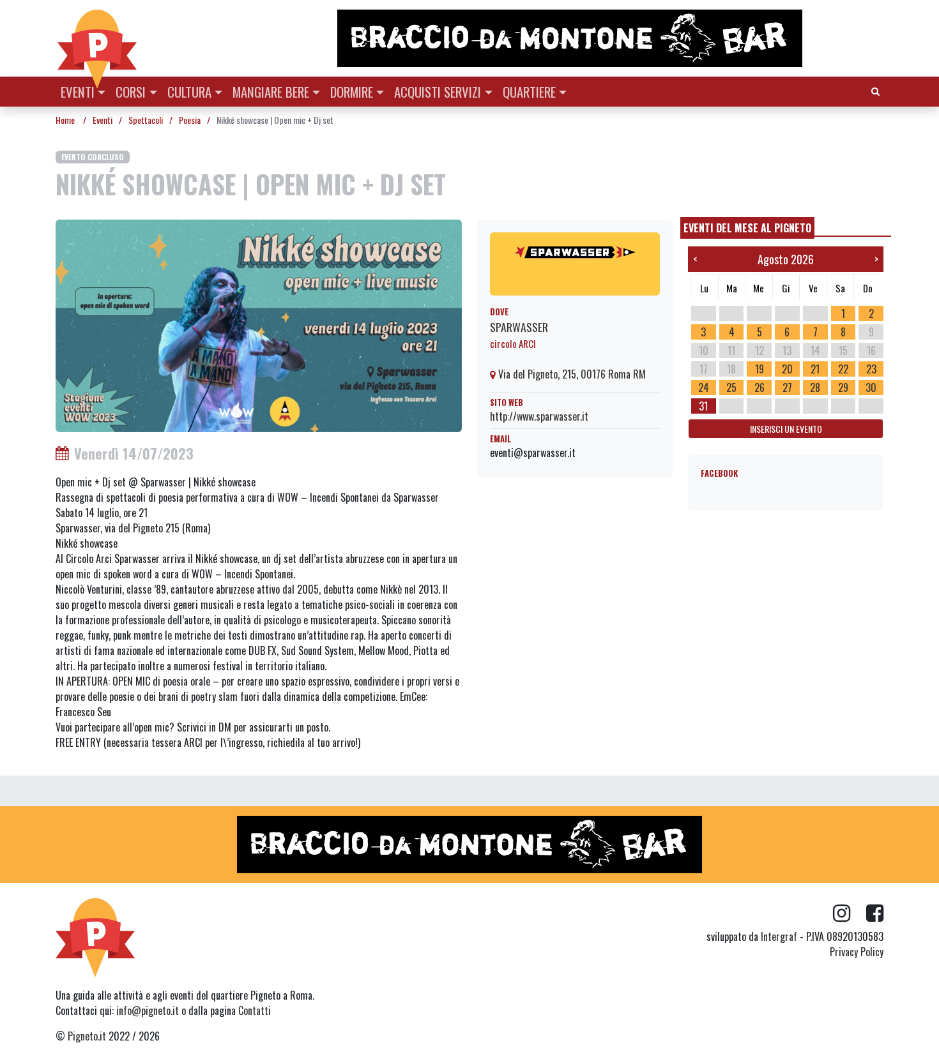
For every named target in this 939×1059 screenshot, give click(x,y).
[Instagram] (849, 913)
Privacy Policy (856, 951)
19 (759, 369)
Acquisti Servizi (437, 91)
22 (843, 369)
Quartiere (529, 91)
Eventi (78, 91)
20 (787, 369)
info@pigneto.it (147, 1010)
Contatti (254, 1010)
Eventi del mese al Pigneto (747, 228)
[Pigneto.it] (97, 38)
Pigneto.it (87, 1036)
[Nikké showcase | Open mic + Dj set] (259, 324)
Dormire (351, 91)
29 (843, 387)
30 (871, 387)
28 (815, 387)
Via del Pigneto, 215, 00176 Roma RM (571, 374)
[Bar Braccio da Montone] (609, 38)
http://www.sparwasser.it (539, 416)
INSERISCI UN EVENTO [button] (786, 428)
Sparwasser (519, 327)
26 (759, 387)
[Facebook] (874, 913)
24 (703, 387)
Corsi (131, 91)
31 (703, 406)
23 (871, 369)
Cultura (189, 91)
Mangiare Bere (271, 91)
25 (731, 387)
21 (815, 369)
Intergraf (779, 936)
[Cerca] (875, 90)
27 (787, 387)
